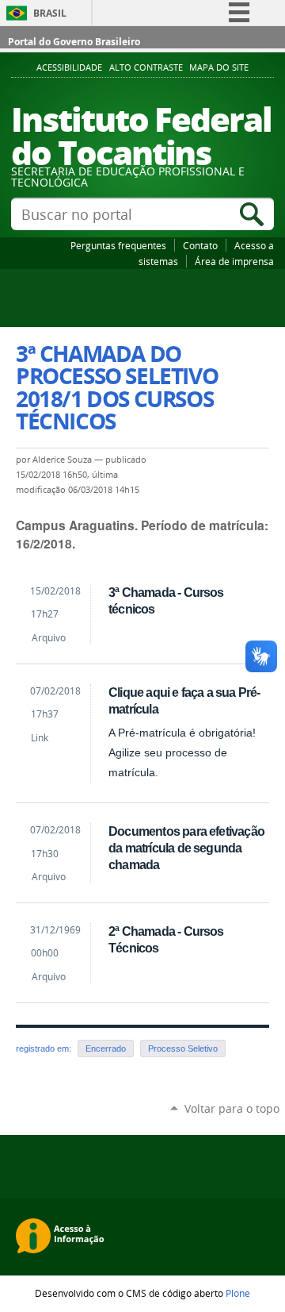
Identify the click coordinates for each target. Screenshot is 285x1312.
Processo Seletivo (183, 1048)
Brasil (49, 13)
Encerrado (106, 1048)
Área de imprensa (234, 261)
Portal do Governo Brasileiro (74, 41)
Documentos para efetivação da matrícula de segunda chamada (186, 847)
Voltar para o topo (231, 1108)
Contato (200, 245)
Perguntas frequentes (118, 245)
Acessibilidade (69, 67)
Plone (238, 1293)
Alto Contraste (146, 67)
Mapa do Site (219, 67)
